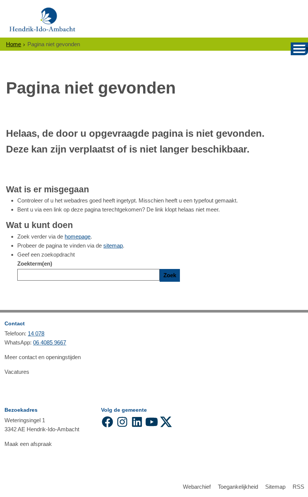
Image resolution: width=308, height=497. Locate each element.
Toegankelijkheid (238, 486)
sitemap (113, 245)
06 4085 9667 (49, 342)
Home (13, 44)
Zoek (169, 275)
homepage (78, 236)
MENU (307, 49)
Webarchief (197, 486)
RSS (298, 486)
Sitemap (275, 486)
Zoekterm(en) (34, 263)
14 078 (36, 333)
